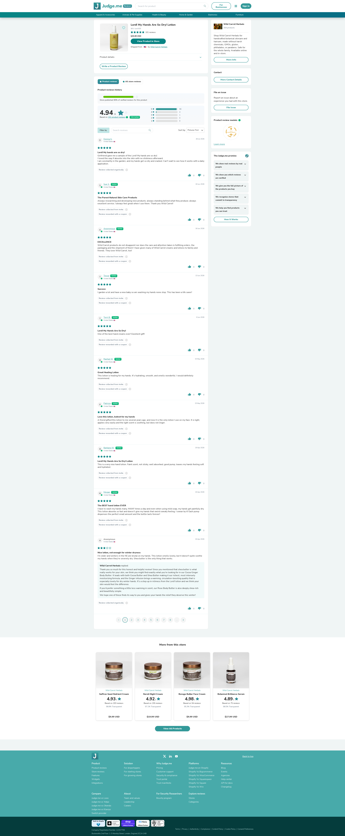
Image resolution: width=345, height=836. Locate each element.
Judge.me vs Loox (100, 798)
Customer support (164, 771)
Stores (192, 798)
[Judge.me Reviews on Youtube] (176, 756)
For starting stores (132, 771)
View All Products (172, 728)
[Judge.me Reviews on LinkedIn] (170, 756)
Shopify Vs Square (197, 783)
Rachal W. (108, 359)
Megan (107, 492)
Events (224, 771)
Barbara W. (109, 447)
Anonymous (109, 228)
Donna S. (108, 139)
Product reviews (99, 768)
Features (96, 775)
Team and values (132, 798)
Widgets (96, 779)
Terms (177, 829)
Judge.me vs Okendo (101, 805)
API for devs (227, 783)
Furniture (239, 14)
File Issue (231, 107)
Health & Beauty (159, 14)
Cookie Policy (230, 829)
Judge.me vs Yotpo (100, 802)
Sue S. (107, 184)
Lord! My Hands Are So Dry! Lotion (153, 24)
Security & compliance (166, 775)
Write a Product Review (114, 66)
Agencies (225, 775)
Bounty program (164, 798)
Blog (223, 768)
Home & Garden (186, 14)
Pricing (159, 768)
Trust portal (161, 779)
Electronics (212, 14)
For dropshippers (132, 768)
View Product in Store (148, 41)
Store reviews (98, 771)
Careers (127, 805)
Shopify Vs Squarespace (200, 779)
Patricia (107, 403)
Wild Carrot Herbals (158, 47)
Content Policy (217, 829)
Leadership (129, 802)
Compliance (205, 829)
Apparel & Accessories (105, 14)
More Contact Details (231, 79)
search (205, 6)
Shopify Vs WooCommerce (201, 775)
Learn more (219, 144)
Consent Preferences (245, 829)
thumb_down (199, 175)
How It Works (231, 219)
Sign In (246, 6)
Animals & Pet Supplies (132, 14)
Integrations (97, 783)
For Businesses (221, 6)
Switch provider (99, 813)
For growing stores (133, 775)
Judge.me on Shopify (198, 768)
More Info (231, 59)
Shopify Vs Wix (196, 786)
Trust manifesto (163, 783)
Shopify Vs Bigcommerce (200, 771)
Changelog (226, 786)
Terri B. (107, 317)
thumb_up (189, 175)
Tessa (106, 275)
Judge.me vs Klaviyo (101, 809)
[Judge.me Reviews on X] (164, 756)
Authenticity (194, 829)
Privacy (185, 829)
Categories (194, 802)
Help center (226, 779)
